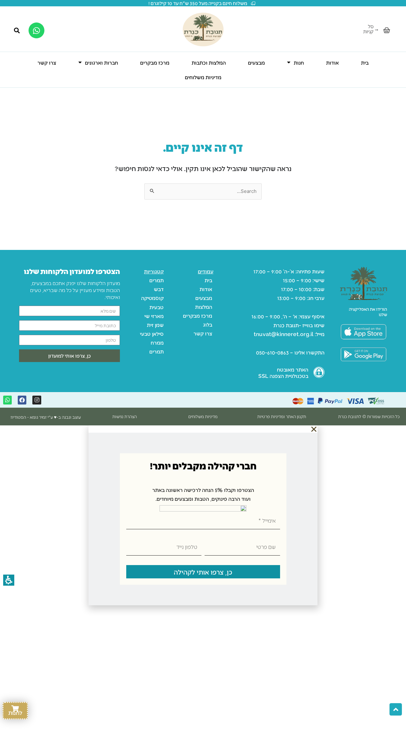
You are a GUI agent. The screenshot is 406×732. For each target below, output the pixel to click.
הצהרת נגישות (124, 416)
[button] (386, 30)
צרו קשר (46, 62)
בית (365, 62)
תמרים (156, 280)
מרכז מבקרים (154, 62)
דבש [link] (159, 289)
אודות (332, 62)
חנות (299, 62)
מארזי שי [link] (154, 316)
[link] (363, 354)
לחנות (15, 712)
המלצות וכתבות (209, 62)
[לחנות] (15, 708)
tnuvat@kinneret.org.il (283, 334)
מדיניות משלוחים (203, 77)
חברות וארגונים (101, 62)
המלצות (203, 306)
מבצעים (256, 62)
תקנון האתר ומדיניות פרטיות (281, 416)
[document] (203, 515)
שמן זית (155, 324)
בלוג (207, 324)
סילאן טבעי (152, 333)
